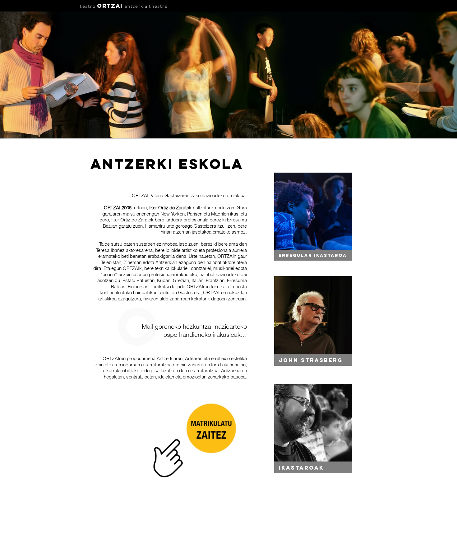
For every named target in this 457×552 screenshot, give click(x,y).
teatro (88, 6)
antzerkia (136, 6)
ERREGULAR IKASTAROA (313, 255)
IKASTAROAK (301, 467)
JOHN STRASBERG (311, 360)
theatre (158, 6)
